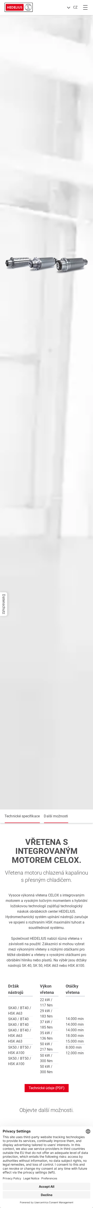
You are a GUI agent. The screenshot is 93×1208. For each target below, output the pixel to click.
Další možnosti (56, 816)
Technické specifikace (22, 816)
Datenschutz (4, 604)
